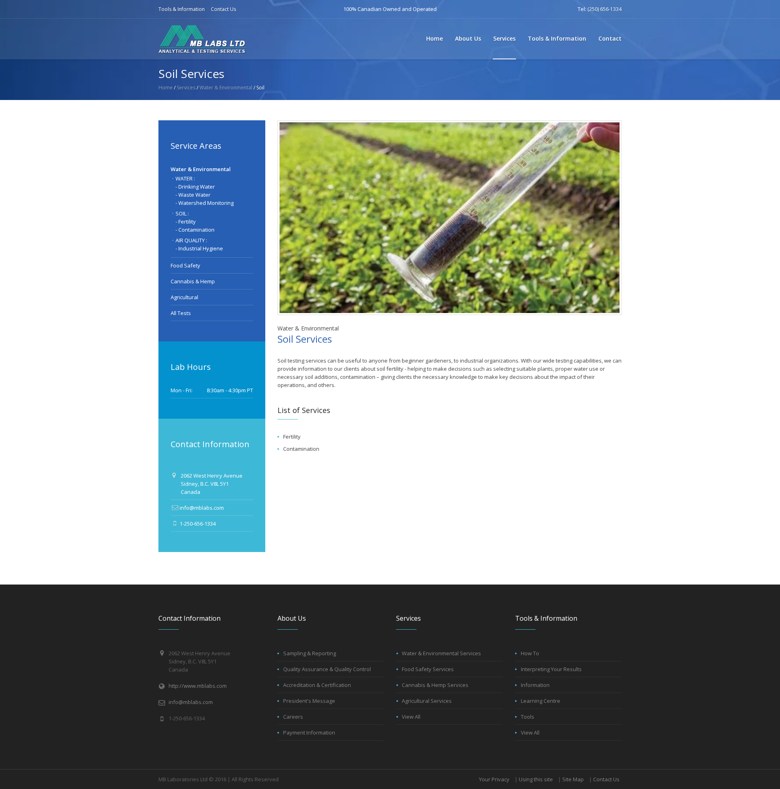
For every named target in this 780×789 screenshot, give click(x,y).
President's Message (309, 700)
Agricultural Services (427, 700)
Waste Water (194, 194)
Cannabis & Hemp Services (435, 685)
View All (411, 716)
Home (434, 38)
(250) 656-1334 (604, 9)
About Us (468, 38)
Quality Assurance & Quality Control (327, 669)
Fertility (292, 436)
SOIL (181, 213)
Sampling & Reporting (309, 653)
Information (535, 685)
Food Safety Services (428, 669)
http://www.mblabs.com (198, 685)
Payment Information (309, 732)
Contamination (301, 448)
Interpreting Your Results (551, 669)
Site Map (573, 779)
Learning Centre (540, 700)
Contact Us (223, 9)
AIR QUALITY (190, 240)
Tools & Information (181, 9)
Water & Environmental (225, 87)
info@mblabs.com (202, 507)
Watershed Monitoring (206, 202)
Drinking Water (196, 186)
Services (504, 38)
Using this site (536, 779)
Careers (293, 716)
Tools (527, 716)
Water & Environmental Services (441, 653)
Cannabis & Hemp (193, 281)
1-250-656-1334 (198, 523)
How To (530, 653)
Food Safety (185, 265)
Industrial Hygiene (200, 248)
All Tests (181, 313)
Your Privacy (494, 779)
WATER (184, 178)
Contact (610, 38)
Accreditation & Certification (317, 685)
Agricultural (184, 297)
